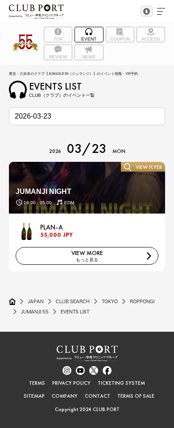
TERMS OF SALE (135, 395)
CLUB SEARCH (73, 301)
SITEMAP (34, 395)
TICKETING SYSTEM (121, 383)
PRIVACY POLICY (71, 383)
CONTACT (97, 395)
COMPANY (65, 395)
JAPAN (36, 301)
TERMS (37, 383)
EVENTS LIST (75, 311)
